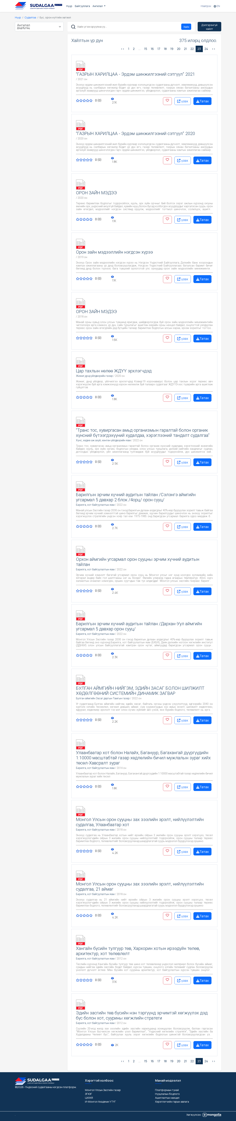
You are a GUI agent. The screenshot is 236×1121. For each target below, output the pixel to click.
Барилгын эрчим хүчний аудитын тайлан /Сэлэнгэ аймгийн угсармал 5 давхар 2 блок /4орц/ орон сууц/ (136, 497)
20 (178, 49)
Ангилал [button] (98, 6)
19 (171, 49)
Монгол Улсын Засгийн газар (103, 1090)
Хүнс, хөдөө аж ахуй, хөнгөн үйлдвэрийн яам (103, 440)
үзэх (184, 101)
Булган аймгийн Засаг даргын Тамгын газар (103, 698)
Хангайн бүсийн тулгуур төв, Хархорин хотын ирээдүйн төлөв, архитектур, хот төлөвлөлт (138, 951)
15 (145, 49)
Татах (204, 101)
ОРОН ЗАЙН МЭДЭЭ (96, 192)
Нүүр (69, 6)
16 (152, 49)
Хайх (186, 27)
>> (213, 49)
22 (192, 49)
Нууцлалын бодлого (167, 1094)
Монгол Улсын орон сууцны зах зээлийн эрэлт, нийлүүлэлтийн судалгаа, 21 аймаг (140, 886)
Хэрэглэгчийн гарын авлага (172, 1101)
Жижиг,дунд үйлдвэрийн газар (94, 375)
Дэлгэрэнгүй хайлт (209, 27)
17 (158, 49)
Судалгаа (30, 17)
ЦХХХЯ (89, 1097)
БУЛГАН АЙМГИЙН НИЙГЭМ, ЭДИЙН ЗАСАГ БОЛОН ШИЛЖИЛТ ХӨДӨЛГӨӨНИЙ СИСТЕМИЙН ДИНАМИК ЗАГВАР (140, 691)
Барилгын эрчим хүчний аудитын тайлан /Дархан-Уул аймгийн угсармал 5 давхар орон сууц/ (139, 626)
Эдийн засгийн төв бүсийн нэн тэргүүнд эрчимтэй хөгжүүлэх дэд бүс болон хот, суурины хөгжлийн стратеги (142, 1015)
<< (122, 49)
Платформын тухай (167, 1090)
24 (206, 49)
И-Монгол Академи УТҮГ (100, 1101)
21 (185, 49)
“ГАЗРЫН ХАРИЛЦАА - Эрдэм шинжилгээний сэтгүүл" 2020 (135, 133)
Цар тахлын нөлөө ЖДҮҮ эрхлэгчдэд (114, 370)
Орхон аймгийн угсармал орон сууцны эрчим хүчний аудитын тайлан (137, 562)
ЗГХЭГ (88, 1094)
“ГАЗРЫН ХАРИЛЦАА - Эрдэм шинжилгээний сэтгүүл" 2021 (135, 74)
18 (165, 49)
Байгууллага (82, 6)
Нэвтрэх (206, 6)
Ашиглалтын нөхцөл (167, 1097)
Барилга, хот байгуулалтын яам (95, 504)
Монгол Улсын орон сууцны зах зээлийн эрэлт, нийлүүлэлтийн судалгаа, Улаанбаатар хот (140, 822)
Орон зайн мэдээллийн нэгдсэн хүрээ (114, 252)
